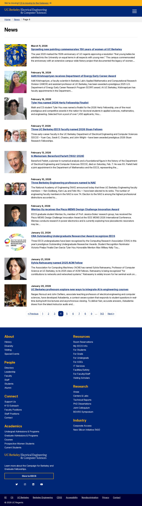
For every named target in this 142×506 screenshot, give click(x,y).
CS (12, 497)
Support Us (10, 401)
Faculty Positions (13, 409)
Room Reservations (83, 341)
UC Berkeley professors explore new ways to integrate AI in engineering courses (79, 289)
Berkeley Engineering (43, 497)
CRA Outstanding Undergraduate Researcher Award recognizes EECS (73, 236)
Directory (9, 367)
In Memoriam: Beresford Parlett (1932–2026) (57, 156)
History (8, 341)
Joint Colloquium (81, 407)
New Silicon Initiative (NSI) (86, 429)
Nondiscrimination (90, 497)
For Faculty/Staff (81, 373)
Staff (6, 379)
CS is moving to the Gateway (34, 3)
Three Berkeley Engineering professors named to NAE (63, 182)
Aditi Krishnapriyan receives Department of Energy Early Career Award (73, 75)
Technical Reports (82, 399)
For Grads (78, 353)
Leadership (9, 371)
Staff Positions (11, 413)
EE (5, 497)
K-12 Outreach (11, 405)
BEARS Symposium (83, 411)
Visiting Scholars (81, 377)
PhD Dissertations (82, 403)
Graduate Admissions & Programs (21, 435)
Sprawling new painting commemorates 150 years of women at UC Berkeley (76, 49)
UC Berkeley (23, 497)
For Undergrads (81, 357)
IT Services (79, 366)
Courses (8, 439)
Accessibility (72, 497)
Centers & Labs (80, 395)
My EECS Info (80, 346)
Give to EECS (29, 476)
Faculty (8, 375)
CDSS (59, 497)
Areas (76, 391)
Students (8, 383)
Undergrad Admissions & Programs (21, 431)
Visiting (8, 349)
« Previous (34, 313)
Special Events (11, 353)
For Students (79, 349)
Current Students (12, 447)
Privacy (105, 497)
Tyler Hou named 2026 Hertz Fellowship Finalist (59, 102)
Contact (8, 417)
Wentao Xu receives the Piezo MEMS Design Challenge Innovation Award (75, 209)
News (17, 19)
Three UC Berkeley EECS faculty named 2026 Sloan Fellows (66, 129)
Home (7, 19)
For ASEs (78, 361)
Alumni (7, 387)
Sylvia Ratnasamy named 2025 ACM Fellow (57, 262)
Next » (112, 313)
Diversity (8, 346)
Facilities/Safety (81, 369)
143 (102, 313)
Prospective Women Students (19, 443)
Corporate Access (82, 425)
